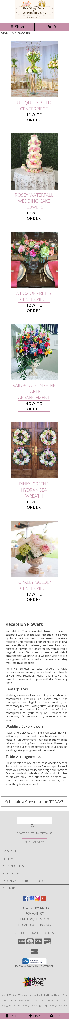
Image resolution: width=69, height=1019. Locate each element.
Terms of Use (58, 1006)
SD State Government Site (48, 1000)
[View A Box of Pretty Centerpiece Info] (34, 259)
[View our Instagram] (37, 900)
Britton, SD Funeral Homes (19, 994)
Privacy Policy (11, 1006)
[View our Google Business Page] (31, 900)
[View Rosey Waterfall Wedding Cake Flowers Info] (34, 161)
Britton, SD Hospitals (53, 994)
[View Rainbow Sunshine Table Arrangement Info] (34, 352)
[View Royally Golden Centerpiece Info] (34, 548)
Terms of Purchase (35, 1006)
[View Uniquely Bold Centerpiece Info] (34, 69)
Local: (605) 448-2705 (34, 925)
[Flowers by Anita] (34, 18)
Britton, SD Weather (17, 1000)
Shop (19, 26)
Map (36, 1016)
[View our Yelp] (43, 900)
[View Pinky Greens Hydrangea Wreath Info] (34, 450)
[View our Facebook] (25, 900)
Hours (59, 1016)
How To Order (34, 117)
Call (12, 1016)
